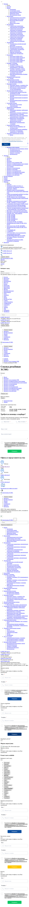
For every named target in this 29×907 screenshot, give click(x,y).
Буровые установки (12, 63)
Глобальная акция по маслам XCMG (16, 206)
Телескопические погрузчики (17, 17)
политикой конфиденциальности (16, 141)
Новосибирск (7, 292)
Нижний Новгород (9, 291)
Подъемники (10, 24)
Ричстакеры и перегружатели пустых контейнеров (17, 88)
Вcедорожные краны (15, 15)
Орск (5, 296)
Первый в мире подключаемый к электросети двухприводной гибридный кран (17, 191)
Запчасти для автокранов (13, 168)
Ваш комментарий (6, 434)
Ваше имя (6, 421)
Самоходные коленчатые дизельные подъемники (16, 29)
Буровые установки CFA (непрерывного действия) (16, 66)
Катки (11, 135)
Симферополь (7, 303)
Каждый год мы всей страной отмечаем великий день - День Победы (17, 212)
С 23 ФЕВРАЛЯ (11, 230)
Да (1, 263)
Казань (5, 284)
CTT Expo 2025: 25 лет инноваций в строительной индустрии (16, 233)
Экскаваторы (10, 42)
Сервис (6, 179)
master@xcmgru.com (6, 658)
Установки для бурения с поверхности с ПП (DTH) (16, 131)
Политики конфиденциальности (18, 445)
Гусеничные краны (15, 10)
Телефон (3, 681)
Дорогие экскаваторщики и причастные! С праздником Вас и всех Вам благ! (17, 208)
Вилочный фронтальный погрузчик (16, 540)
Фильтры (9, 161)
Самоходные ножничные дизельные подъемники (16, 37)
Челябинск (6, 311)
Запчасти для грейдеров (13, 175)
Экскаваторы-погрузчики (16, 48)
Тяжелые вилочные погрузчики (18, 86)
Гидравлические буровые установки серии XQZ (16, 72)
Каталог (6, 4)
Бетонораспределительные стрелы (19, 148)
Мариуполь (7, 288)
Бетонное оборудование (13, 147)
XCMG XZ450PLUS (12, 219)
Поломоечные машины (16, 81)
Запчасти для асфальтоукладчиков (16, 172)
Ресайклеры (10, 635)
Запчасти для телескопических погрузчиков (15, 382)
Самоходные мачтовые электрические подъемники (17, 40)
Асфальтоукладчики (12, 632)
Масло (8, 159)
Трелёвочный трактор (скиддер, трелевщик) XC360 (18, 92)
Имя (2, 674)
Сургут (6, 306)
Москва (3, 259)
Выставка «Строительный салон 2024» (17, 210)
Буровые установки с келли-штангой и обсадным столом (17, 69)
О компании (7, 180)
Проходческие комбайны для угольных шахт (17, 127)
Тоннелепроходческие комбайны (18, 129)
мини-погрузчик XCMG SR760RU (16, 226)
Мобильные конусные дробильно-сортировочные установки (19, 116)
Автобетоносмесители (16, 151)
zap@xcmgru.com (5, 661)
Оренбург (6, 295)
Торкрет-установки (15, 152)
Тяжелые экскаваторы (15, 52)
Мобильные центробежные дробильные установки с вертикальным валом (17, 120)
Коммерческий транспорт (13, 77)
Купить (2, 398)
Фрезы (8, 633)
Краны (8, 8)
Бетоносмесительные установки (15, 640)
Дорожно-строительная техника (15, 133)
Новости (6, 181)
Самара (6, 300)
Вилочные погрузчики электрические (16, 105)
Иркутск (6, 282)
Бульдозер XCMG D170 (16, 56)
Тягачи (11, 78)
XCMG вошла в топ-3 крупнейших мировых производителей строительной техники (17, 198)
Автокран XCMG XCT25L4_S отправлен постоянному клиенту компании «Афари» (15, 187)
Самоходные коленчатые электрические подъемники (17, 35)
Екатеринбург (7, 281)
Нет (3, 263)
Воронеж (6, 279)
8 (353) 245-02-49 (5, 475)
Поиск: (2, 271)
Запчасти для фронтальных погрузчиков (17, 163)
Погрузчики (10, 16)
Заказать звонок (5, 256)
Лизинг (6, 177)
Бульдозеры (10, 55)
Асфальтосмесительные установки (16, 638)
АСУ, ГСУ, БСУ (8, 636)
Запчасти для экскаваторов (14, 170)
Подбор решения (8, 176)
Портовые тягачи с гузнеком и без (19, 85)
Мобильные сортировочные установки (17, 618)
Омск (5, 293)
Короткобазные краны (16, 12)
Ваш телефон (22, 421)
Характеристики (8, 400)
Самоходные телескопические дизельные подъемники (18, 32)
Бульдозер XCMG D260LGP (17, 60)
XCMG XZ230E (11, 215)
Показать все (4, 393)
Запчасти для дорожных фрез (14, 173)
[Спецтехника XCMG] (7, 258)
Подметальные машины (16, 82)
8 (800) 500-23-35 (5, 322)
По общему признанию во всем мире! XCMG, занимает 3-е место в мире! (17, 201)
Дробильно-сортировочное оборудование (14, 108)
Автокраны (13, 9)
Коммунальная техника (13, 79)
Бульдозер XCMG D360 (16, 61)
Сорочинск (7, 304)
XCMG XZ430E (11, 217)
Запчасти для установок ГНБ (14, 162)
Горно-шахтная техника (13, 125)
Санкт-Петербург (8, 302)
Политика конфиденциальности (7, 514)
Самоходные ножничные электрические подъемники (17, 26)
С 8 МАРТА (10, 231)
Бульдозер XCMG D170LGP (17, 57)
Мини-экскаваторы (15, 50)
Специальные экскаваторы (17, 49)
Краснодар (6, 285)
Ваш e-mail (4, 429)
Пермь (5, 297)
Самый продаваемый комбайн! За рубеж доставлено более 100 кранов (17, 195)
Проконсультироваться (6, 524)
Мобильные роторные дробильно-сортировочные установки (19, 113)
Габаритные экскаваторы (16, 53)
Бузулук (6, 277)
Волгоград (6, 278)
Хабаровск (6, 310)
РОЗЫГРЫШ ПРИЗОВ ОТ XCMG (16, 235)
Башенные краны (14, 13)
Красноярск (7, 286)
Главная (6, 358)
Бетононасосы (13, 154)
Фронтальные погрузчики (17, 19)
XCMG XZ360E (11, 216)
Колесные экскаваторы (16, 46)
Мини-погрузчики (15, 23)
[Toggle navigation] (1, 327)
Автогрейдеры (11, 631)
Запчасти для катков (12, 169)
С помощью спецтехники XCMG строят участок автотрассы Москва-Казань (17, 204)
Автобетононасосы (15, 150)
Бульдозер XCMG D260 (16, 59)
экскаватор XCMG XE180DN (14, 221)
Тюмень (6, 307)
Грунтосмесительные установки (15, 639)
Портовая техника (11, 84)
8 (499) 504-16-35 (5, 317)
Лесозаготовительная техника (15, 90)
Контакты (6, 242)
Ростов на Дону (8, 299)
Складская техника (12, 103)
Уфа (5, 308)
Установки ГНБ (14, 64)
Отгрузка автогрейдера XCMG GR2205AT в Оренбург (15, 240)
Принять (6, 144)
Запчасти (6, 155)
